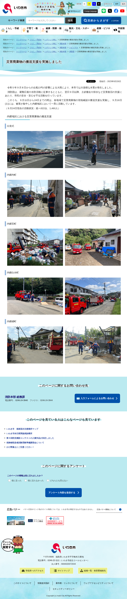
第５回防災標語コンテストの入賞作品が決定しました (30, 438)
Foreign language (90, 11)
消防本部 (62, 44)
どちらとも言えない (59, 480)
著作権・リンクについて (67, 583)
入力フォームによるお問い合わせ (97, 398)
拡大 (124, 4)
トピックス (73, 48)
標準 (117, 4)
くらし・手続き (36, 40)
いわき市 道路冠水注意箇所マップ (22, 429)
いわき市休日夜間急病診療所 (19, 433)
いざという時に (51, 40)
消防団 (71, 52)
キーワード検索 (16, 20)
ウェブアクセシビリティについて (98, 583)
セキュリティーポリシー (64, 589)
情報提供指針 (43, 583)
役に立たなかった (36, 480)
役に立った (17, 480)
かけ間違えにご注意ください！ (20, 447)
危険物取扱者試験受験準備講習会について (25, 443)
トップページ (21, 40)
